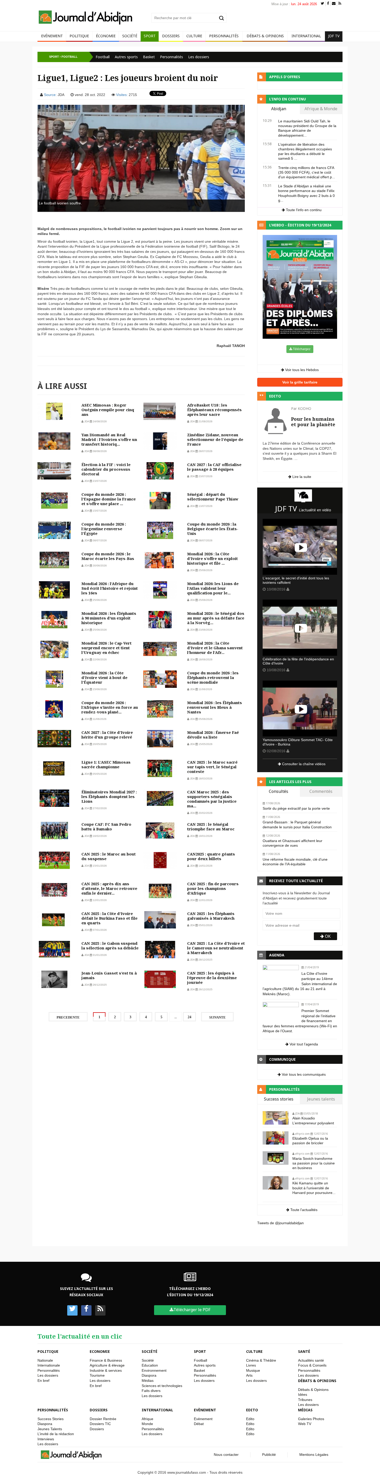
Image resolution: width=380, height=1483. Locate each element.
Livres (251, 1365)
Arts (249, 1375)
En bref (43, 1380)
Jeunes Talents (49, 1429)
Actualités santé (311, 1360)
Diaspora (149, 1375)
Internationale (48, 1365)
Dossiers (171, 35)
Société (129, 35)
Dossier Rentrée (103, 1419)
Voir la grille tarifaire (299, 382)
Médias (148, 1380)
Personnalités (224, 35)
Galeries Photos (311, 1419)
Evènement (205, 1409)
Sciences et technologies (162, 1386)
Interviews (45, 1439)
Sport (150, 35)
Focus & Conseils (312, 1365)
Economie (100, 1351)
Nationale (45, 1360)
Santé (304, 1351)
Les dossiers (198, 56)
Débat (199, 1424)
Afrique (147, 1419)
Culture (194, 35)
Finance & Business (106, 1360)
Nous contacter (226, 1454)
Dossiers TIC (100, 1424)
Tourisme (97, 1375)
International (306, 35)
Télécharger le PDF (191, 1309)
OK (327, 936)
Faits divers (151, 1391)
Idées (302, 1394)
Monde (147, 1424)
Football (103, 56)
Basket (149, 56)
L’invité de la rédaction (55, 1434)
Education (150, 1365)
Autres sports (126, 56)
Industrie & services (106, 1370)
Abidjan (278, 109)
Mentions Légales (313, 1454)
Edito (252, 1409)
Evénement (52, 35)
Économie (106, 35)
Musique (253, 1370)
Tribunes (305, 1400)
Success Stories (50, 1419)
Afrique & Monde (321, 109)
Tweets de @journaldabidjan (280, 1223)
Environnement (154, 1370)
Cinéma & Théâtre (261, 1360)
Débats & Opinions (265, 35)
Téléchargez (301, 349)
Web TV (304, 1424)
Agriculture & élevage (107, 1365)
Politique (79, 35)
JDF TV (333, 35)
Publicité (269, 1454)
